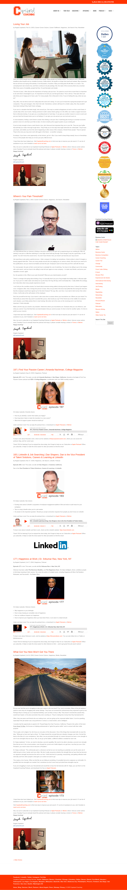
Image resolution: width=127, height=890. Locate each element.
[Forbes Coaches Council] (104, 41)
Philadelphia (82, 881)
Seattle (30, 884)
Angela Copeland (20, 27)
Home (15, 887)
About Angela (44, 887)
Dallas (78, 879)
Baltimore (45, 879)
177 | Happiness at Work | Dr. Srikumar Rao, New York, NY (42, 559)
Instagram (36, 877)
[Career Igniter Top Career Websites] (105, 154)
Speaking (86, 11)
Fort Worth (95, 879)
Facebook (16, 877)
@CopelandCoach (18, 162)
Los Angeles (34, 881)
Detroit (89, 879)
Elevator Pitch (100, 275)
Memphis (42, 881)
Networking (99, 295)
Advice (97, 249)
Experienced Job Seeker (103, 278)
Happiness (64, 27)
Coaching (75, 11)
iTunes (74, 149)
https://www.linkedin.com (67, 530)
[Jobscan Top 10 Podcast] (104, 58)
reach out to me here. (40, 143)
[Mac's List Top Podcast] (104, 107)
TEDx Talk (67, 11)
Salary (97, 312)
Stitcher (64, 147)
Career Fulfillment (54, 27)
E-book (98, 272)
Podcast (101, 11)
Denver (83, 879)
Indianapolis (17, 881)
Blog (110, 11)
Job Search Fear (72, 27)
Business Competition (102, 255)
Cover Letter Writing (101, 269)
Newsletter (81, 27)
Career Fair (99, 260)
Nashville (57, 881)
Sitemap (56, 887)
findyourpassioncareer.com (58, 438)
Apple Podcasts (56, 147)
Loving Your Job (21, 24)
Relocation (99, 306)
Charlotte (58, 879)
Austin (39, 879)
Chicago (65, 879)
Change (98, 263)
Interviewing (99, 283)
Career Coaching (101, 258)
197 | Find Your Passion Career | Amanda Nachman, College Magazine (48, 369)
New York (63, 881)
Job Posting (99, 286)
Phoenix (89, 881)
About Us (56, 11)
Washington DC (38, 884)
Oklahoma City (72, 881)
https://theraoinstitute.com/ (54, 636)
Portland (96, 881)
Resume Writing (100, 309)
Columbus (72, 879)
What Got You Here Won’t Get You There (33, 652)
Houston (103, 879)
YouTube (43, 877)
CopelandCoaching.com (44, 141)
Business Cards (100, 252)
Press (51, 887)
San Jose (24, 884)
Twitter (29, 877)
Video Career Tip (101, 315)
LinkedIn (52, 460)
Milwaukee (49, 881)
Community (99, 266)
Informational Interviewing (103, 280)
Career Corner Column (42, 27)
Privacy (62, 887)
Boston (52, 879)
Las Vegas (25, 881)
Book (94, 11)
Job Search (59, 199)
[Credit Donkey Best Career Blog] (104, 124)
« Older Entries (17, 860)
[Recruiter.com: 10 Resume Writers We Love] (104, 139)
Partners (35, 887)
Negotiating (99, 292)
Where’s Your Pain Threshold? (28, 196)
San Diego (103, 881)
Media (57, 655)
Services (25, 887)
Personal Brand (100, 300)
